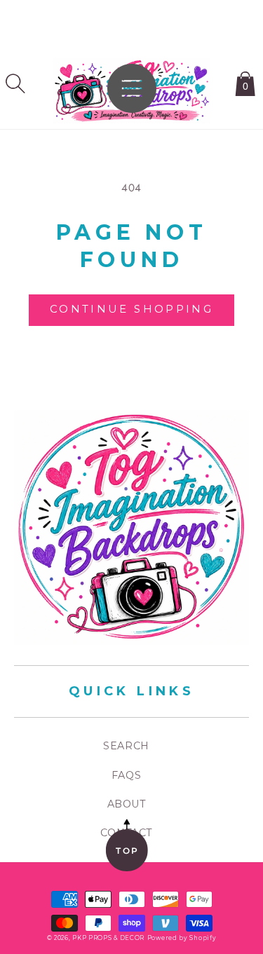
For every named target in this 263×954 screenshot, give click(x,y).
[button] (15, 83)
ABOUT (126, 804)
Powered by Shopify (182, 937)
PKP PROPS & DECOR (108, 937)
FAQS (126, 775)
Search (126, 746)
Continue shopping (131, 308)
